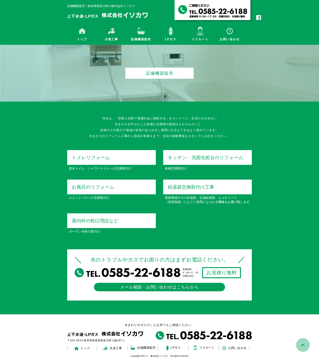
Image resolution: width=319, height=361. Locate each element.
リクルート (200, 39)
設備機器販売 (141, 39)
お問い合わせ (230, 39)
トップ (82, 39)
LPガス (170, 39)
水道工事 (116, 348)
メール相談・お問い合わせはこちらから (159, 287)
